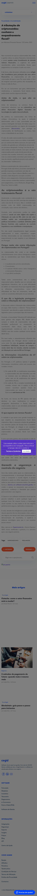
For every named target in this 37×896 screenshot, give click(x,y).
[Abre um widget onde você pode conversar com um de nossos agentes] (24, 892)
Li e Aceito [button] (26, 451)
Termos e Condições (13, 451)
